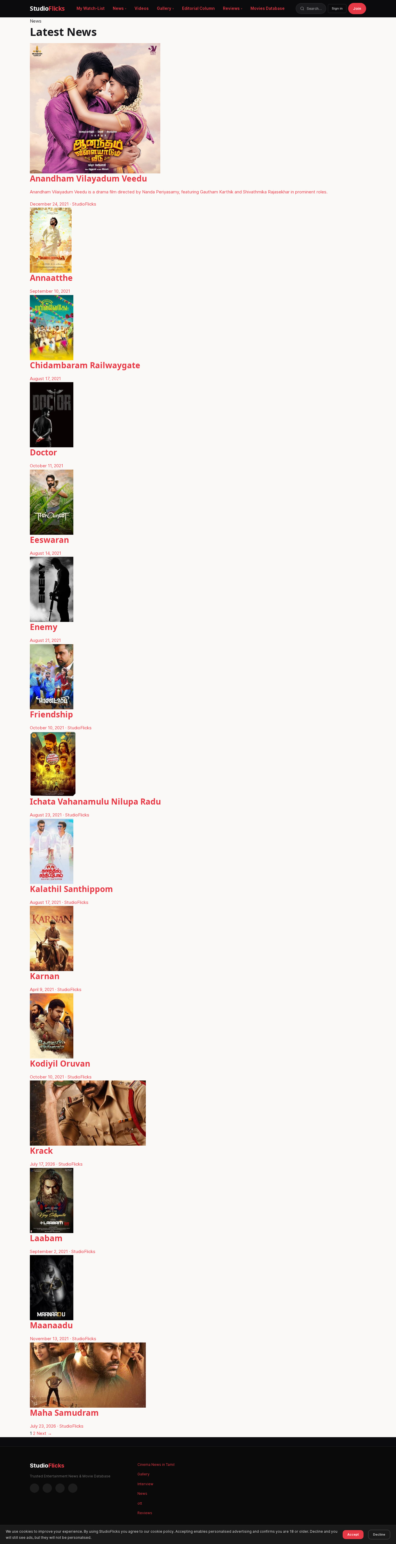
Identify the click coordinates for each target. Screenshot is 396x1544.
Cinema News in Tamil (156, 1464)
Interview (145, 1484)
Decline (379, 1534)
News (118, 8)
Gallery (164, 8)
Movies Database (267, 8)
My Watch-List (91, 8)
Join (357, 8)
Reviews (231, 8)
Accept (353, 1534)
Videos (142, 8)
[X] (60, 1488)
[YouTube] (72, 1488)
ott (139, 1503)
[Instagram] (47, 1488)
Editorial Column (198, 8)
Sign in (337, 8)
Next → (44, 1433)
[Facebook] (34, 1488)
